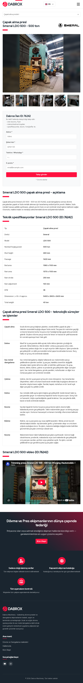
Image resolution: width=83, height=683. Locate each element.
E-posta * (10, 163)
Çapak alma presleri (11, 14)
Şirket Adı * (10, 142)
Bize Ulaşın (41, 541)
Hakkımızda (7, 646)
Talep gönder (41, 175)
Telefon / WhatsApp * (14, 153)
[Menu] (78, 4)
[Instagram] (11, 664)
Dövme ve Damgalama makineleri (15, 642)
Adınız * (9, 132)
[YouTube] (5, 664)
